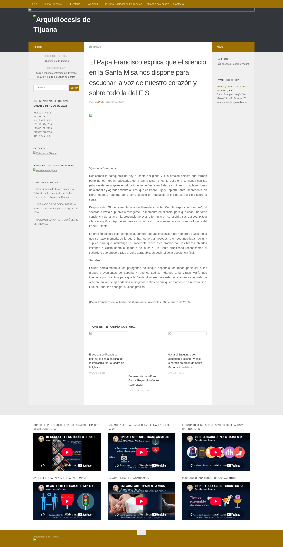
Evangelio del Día (228, 80)
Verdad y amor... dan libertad (232, 86)
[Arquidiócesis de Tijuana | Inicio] (69, 25)
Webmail (93, 4)
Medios (99, 102)
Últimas (95, 47)
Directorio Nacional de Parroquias (122, 4)
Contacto (178, 4)
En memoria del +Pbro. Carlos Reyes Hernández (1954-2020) (143, 380)
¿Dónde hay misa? (158, 4)
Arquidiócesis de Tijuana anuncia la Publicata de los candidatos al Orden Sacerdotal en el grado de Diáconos (53, 193)
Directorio (74, 4)
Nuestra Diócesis (52, 4)
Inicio (34, 4)
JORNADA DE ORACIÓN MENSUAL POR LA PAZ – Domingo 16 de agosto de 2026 (55, 208)
